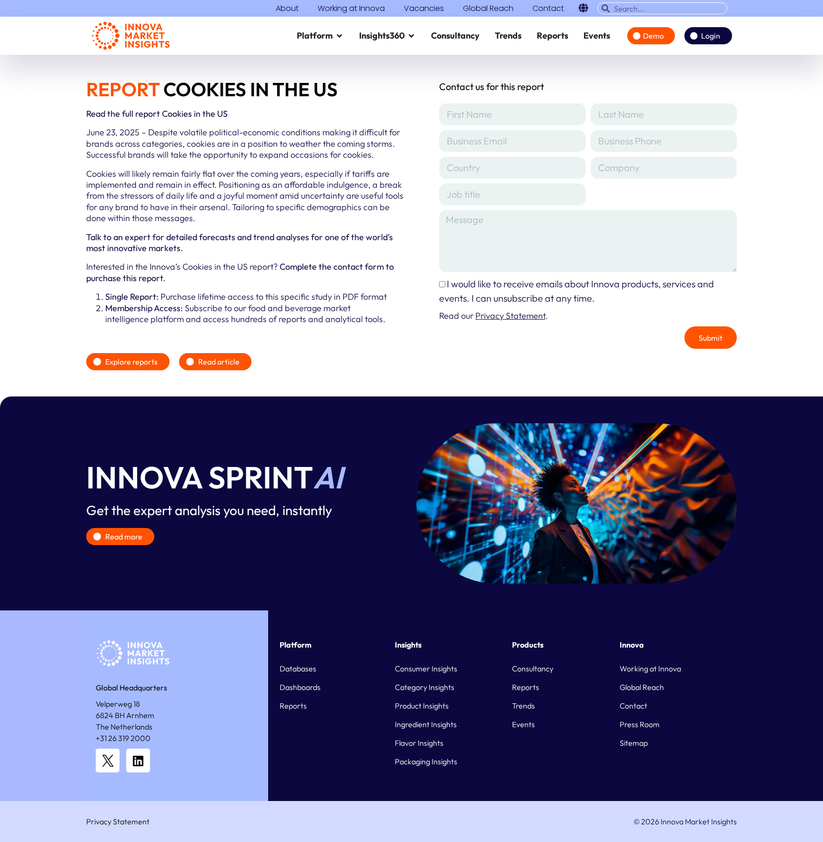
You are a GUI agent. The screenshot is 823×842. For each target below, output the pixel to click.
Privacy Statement (118, 821)
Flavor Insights (419, 743)
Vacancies (424, 8)
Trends (523, 705)
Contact (548, 8)
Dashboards (300, 687)
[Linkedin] (138, 760)
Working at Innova (351, 8)
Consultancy (532, 668)
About (287, 8)
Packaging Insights (426, 761)
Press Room (640, 724)
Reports (293, 705)
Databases (298, 668)
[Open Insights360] (411, 35)
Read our (492, 315)
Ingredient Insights (426, 724)
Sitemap (634, 743)
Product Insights (422, 705)
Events (523, 724)
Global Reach (488, 8)
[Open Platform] (339, 35)
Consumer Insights (426, 668)
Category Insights (424, 687)
